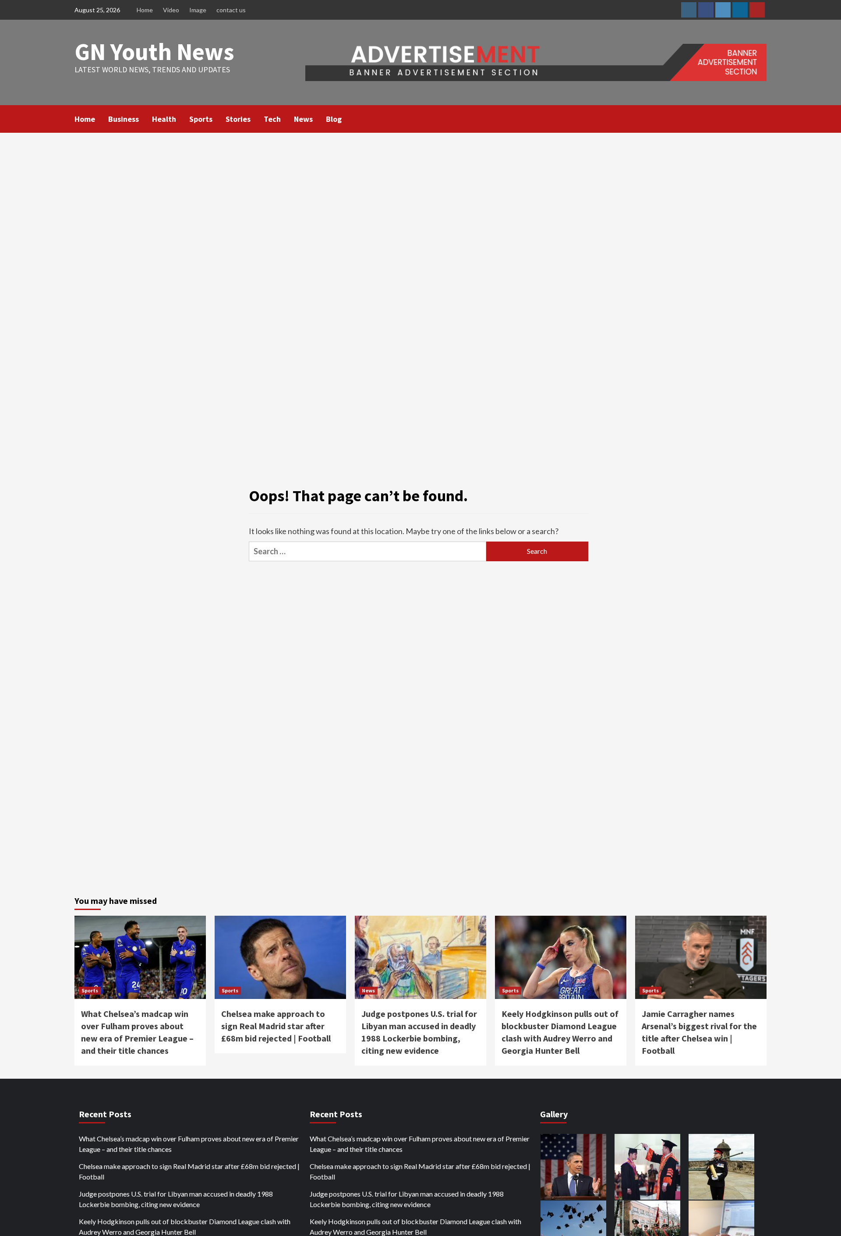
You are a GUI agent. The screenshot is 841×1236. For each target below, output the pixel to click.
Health (164, 119)
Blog (334, 119)
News (303, 119)
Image (197, 10)
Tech (272, 119)
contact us (231, 10)
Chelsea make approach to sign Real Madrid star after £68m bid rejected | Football (276, 1026)
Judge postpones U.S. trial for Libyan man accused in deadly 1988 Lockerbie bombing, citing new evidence (176, 1199)
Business (123, 119)
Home (145, 10)
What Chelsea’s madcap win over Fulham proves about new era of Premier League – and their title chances (189, 1143)
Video (171, 10)
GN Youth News (154, 51)
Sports (200, 119)
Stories (238, 119)
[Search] (761, 118)
